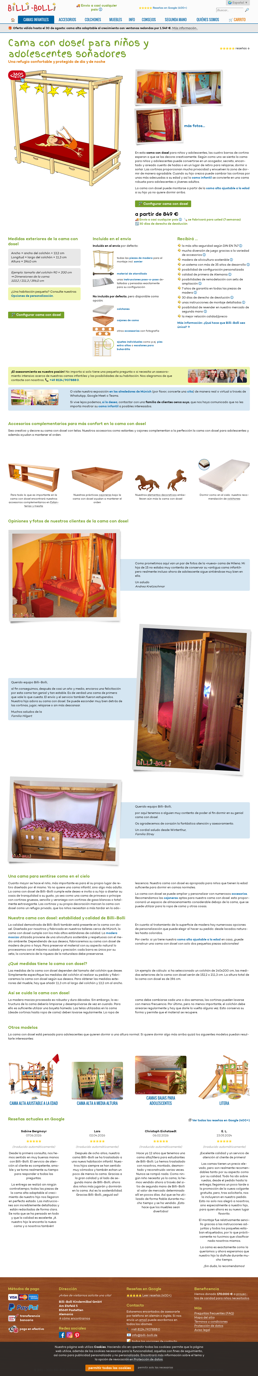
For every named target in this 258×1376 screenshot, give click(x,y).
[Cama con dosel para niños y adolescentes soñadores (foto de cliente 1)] (157, 88)
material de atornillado (132, 273)
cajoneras (105, 495)
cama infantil (202, 177)
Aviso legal (202, 1330)
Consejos (149, 19)
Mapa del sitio (204, 1317)
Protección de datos (208, 1325)
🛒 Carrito (237, 19)
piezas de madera (141, 258)
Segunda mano (176, 19)
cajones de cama (128, 320)
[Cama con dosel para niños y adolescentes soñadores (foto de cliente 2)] (202, 88)
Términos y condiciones (211, 1321)
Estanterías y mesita (41, 504)
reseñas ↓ (235, 48)
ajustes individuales (129, 341)
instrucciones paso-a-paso (141, 279)
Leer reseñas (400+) (149, 1295)
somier (138, 261)
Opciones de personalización (32, 296)
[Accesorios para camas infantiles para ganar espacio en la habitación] (97, 491)
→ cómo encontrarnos (74, 1318)
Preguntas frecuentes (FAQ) (214, 1313)
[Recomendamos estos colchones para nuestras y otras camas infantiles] (224, 491)
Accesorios (67, 19)
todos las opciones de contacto (154, 1341)
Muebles (115, 19)
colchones (123, 309)
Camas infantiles (36, 19)
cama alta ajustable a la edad (228, 188)
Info (132, 19)
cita (190, 391)
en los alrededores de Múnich (130, 391)
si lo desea (109, 402)
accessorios (132, 330)
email (143, 1320)
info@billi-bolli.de (144, 1335)
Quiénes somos (208, 19)
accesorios (239, 893)
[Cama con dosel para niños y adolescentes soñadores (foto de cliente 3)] (159, 126)
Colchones (93, 19)
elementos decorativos (162, 495)
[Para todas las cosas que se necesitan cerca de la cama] (33, 491)
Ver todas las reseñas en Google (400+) (221, 1120)
